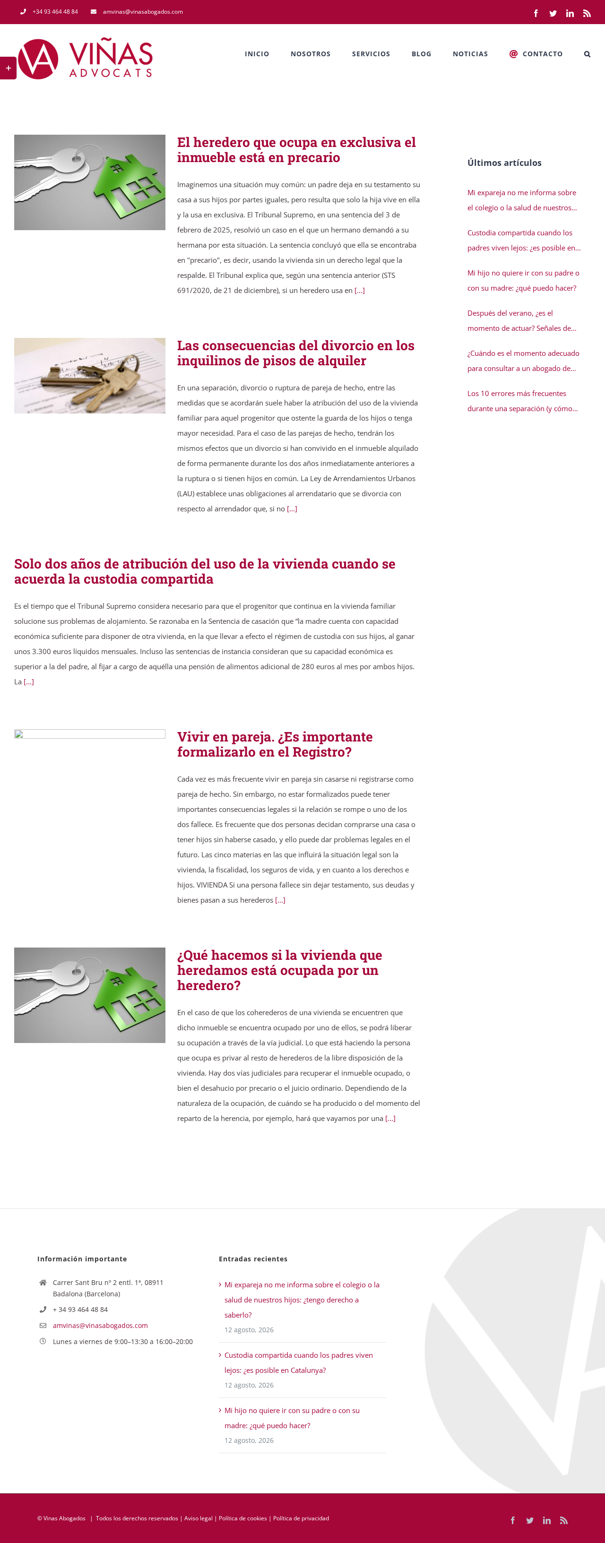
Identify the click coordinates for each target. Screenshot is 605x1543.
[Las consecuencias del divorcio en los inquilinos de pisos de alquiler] (89, 376)
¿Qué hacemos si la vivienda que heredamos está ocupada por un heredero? (76, 995)
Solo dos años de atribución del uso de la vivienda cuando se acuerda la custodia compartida (205, 571)
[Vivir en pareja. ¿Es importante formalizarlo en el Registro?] (89, 777)
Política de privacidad (301, 1518)
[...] (359, 290)
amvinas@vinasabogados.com (100, 1325)
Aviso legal (198, 1518)
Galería (103, 182)
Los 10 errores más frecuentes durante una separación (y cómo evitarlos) (519, 402)
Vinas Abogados (64, 1518)
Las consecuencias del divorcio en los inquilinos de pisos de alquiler (76, 376)
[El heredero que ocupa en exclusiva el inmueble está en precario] (89, 182)
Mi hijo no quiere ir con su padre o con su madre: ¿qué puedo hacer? (523, 280)
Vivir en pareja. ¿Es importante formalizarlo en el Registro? (76, 777)
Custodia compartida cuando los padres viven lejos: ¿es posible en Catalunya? (521, 241)
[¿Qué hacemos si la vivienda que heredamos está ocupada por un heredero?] (89, 995)
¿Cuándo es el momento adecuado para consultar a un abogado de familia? (523, 362)
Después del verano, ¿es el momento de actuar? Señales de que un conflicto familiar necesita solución (521, 322)
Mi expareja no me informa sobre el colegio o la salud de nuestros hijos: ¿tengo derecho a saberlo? (521, 201)
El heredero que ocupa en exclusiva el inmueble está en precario (76, 182)
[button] (587, 54)
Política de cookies (243, 1518)
